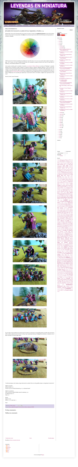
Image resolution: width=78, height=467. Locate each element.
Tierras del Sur (59, 275)
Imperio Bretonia (62, 219)
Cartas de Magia (59, 181)
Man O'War (71, 235)
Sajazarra (71, 267)
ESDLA (58, 202)
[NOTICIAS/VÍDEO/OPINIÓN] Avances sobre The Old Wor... (65, 68)
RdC (60, 261)
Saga (69, 267)
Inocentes (71, 220)
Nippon (63, 251)
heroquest (58, 215)
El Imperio (61, 194)
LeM (62, 230)
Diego (69, 191)
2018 (59, 136)
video (60, 282)
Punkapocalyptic (70, 260)
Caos (72, 179)
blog (72, 174)
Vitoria (58, 283)
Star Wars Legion (70, 272)
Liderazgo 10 (62, 231)
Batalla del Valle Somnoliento (68, 171)
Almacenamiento (59, 165)
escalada (12, 407)
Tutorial (64, 279)
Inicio (31, 438)
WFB (65, 288)
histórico (62, 215)
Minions (62, 246)
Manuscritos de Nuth (62, 237)
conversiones (70, 185)
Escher (72, 201)
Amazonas (71, 165)
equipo (58, 200)
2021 (59, 131)
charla (58, 182)
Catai (66, 181)
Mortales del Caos (60, 248)
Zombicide (71, 290)
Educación (68, 193)
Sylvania (61, 274)
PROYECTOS (32, 25)
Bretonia (59, 176)
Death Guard (65, 189)
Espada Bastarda (64, 202)
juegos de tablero (62, 224)
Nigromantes (59, 251)
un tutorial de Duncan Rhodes (33, 66)
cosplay (71, 186)
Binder (60, 174)
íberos (72, 218)
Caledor (61, 179)
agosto (61, 115)
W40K (63, 283)
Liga (66, 231)
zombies (58, 291)
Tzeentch (67, 279)
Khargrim (66, 225)
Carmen (68, 180)
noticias (71, 251)
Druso (68, 192)
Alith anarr (71, 164)
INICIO (6, 25)
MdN (58, 242)
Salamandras (59, 268)
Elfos (69, 196)
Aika (64, 164)
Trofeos (58, 279)
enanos (71, 197)
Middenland (71, 243)
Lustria (64, 234)
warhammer (29, 407)
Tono (58, 277)
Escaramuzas (71, 200)
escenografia (62, 201)
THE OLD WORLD (57, 25)
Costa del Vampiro (60, 187)
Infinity (58, 220)
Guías (67, 212)
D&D (66, 188)
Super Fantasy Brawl (69, 273)
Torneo (60, 277)
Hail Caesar (71, 212)
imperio (58, 219)
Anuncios (63, 168)
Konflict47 (68, 226)
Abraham (68, 162)
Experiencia (70, 202)
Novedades (59, 252)
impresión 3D (70, 219)
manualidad (62, 236)
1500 (62, 159)
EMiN (68, 197)
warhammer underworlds (61, 287)
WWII (62, 290)
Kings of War (63, 226)
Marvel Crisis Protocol (60, 241)
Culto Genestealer (62, 188)
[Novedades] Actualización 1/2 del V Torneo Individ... (65, 71)
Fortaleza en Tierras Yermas (65, 206)
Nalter (68, 248)
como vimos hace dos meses (17, 71)
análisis (63, 166)
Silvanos (71, 269)
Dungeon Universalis (60, 193)
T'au (63, 274)
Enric (66, 198)
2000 (63, 159)
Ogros (61, 253)
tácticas (66, 274)
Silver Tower (59, 271)
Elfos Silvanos (64, 197)
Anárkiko (67, 166)
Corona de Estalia (63, 186)
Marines (58, 238)
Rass (58, 261)
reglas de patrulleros (60, 264)
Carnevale (71, 180)
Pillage (72, 256)
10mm (58, 159)
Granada (58, 211)
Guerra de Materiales (69, 211)
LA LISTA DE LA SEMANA (48, 25)
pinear (58, 257)
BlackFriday (62, 174)
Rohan (68, 266)
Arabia (72, 168)
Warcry (68, 283)
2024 (60, 43)
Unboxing (71, 279)
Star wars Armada (64, 272)
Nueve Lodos (64, 252)
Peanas (67, 256)
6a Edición (62, 161)
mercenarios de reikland (65, 243)
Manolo (58, 236)
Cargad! (65, 180)
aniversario (59, 168)
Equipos (61, 200)
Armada (68, 169)
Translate (61, 155)
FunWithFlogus (70, 207)
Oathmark (58, 253)
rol (70, 266)
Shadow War (68, 269)
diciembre (61, 46)
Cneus (58, 183)
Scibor (64, 268)
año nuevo (68, 168)
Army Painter (63, 170)
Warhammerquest (70, 287)
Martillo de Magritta (67, 240)
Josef (60, 223)
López (65, 232)
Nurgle (68, 252)
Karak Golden (59, 225)
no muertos (67, 251)
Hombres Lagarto (69, 215)
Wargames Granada (60, 284)
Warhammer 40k (61, 286)
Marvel (72, 240)
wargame (71, 283)
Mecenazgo (71, 242)
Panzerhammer (60, 256)
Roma (72, 266)
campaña (63, 179)
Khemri (69, 225)
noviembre (62, 47)
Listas (69, 231)
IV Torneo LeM (64, 221)
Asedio (69, 170)
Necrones (71, 249)
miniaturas (67, 245)
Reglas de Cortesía (69, 263)
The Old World (70, 274)
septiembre (62, 114)
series (69, 268)
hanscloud (65, 213)
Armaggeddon (71, 169)
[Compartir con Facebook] (21, 405)
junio (61, 119)
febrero (61, 125)
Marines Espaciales (65, 238)
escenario (58, 201)
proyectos (71, 259)
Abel (66, 162)
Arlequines (65, 169)
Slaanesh (67, 271)
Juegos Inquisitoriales (68, 224)
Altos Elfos (65, 165)
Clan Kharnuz (61, 182)
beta (57, 174)
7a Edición (67, 160)
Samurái (62, 268)
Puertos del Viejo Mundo (63, 260)
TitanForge (68, 275)
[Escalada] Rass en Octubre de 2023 (65, 78)
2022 (59, 129)
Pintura (26, 407)
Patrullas (64, 256)
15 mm (60, 159)
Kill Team (59, 226)
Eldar (67, 196)
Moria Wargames (70, 247)
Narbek (71, 248)
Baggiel (60, 171)
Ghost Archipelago (67, 208)
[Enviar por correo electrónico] (18, 405)
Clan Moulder (66, 182)
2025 (59, 41)
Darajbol (68, 188)
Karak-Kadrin (63, 225)
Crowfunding (68, 187)
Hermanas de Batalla (69, 214)
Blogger (42, 454)
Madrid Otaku (71, 234)
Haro (67, 213)
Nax (63, 249)
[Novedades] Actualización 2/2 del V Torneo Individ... (65, 58)
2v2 (71, 159)
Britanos (66, 176)
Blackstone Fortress (68, 174)
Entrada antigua (51, 438)
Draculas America (63, 192)
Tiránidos (64, 275)
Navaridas (58, 249)
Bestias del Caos (70, 172)
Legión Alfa (68, 229)
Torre (64, 278)
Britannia (63, 176)
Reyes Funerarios (63, 266)
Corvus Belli (68, 186)
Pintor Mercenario (62, 257)
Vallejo (65, 280)
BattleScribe (64, 172)
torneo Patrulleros (65, 277)
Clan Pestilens (71, 182)
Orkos (63, 254)
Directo (58, 192)
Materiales (71, 241)
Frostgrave (61, 207)
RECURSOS (39, 25)
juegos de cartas (67, 223)
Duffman (71, 192)
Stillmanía (61, 273)
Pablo (66, 254)
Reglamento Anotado (69, 262)
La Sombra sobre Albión (63, 229)
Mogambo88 (71, 246)
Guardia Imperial (63, 211)
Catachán (64, 181)
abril (60, 122)
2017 (59, 137)
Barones (62, 171)
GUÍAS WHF (25, 25)
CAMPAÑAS (19, 25)
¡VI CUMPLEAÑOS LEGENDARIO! (63, 81)
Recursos (65, 261)
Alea (67, 164)
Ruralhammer (59, 267)
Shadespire (64, 269)
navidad (61, 249)
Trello (72, 278)
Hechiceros (64, 214)
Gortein (71, 209)
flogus (60, 206)
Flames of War (68, 205)
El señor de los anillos (69, 194)
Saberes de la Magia (64, 267)
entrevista (68, 198)
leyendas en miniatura (68, 230)
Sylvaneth (58, 274)
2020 (60, 132)
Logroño (62, 232)
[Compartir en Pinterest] (22, 405)
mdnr (62, 242)
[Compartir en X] (20, 405)
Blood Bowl (60, 175)
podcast (71, 257)
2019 (59, 134)
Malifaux (67, 235)
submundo (64, 273)
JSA (62, 223)
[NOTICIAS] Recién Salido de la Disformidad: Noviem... (65, 50)
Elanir (65, 196)
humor (67, 217)
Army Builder (59, 170)
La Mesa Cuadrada (64, 227)
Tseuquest (61, 279)
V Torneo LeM (60, 280)
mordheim (65, 247)
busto (69, 176)
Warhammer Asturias (69, 286)
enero (61, 127)
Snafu (70, 271)
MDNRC (66, 242)
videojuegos (64, 281)
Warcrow (66, 283)
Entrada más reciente (9, 438)
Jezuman (8, 447)
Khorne (71, 225)
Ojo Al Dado (64, 253)
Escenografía (16, 407)
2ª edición (69, 159)
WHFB (32, 407)
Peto (69, 256)
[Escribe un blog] (19, 405)
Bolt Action (67, 175)
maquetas (71, 237)
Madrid (67, 234)
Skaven (65, 271)
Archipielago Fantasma (60, 169)
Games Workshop (60, 208)
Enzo (10, 407)
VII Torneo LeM (69, 281)
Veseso (67, 280)
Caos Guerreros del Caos (60, 180)
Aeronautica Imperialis (66, 163)
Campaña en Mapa (68, 179)
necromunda (67, 249)
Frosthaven (65, 207)
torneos (62, 278)
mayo (61, 120)
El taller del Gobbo (60, 196)
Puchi (58, 260)
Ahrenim (61, 164)
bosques (72, 175)
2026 (59, 39)
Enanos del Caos (60, 198)
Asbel (66, 170)
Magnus (62, 235)
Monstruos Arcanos (60, 247)
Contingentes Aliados (64, 185)
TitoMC (71, 275)
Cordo (58, 186)
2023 (59, 44)
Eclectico (65, 193)
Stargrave (58, 273)
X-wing (64, 290)
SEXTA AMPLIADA (66, 25)
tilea (62, 275)
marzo (61, 124)
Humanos (63, 217)
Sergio (67, 268)
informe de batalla (64, 220)
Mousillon (65, 248)
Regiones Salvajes (63, 262)
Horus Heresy (59, 217)
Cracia (64, 187)
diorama (72, 191)
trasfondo (68, 278)
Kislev (66, 226)
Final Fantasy (63, 205)
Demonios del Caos (64, 191)
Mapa (69, 237)
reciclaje (62, 261)
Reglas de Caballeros (63, 263)
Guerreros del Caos (21, 407)
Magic (60, 235)
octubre (61, 112)
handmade (61, 213)
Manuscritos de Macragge (68, 236)
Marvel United (66, 241)
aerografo (61, 163)
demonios (58, 191)
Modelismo (66, 246)
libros (58, 231)
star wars (60, 272)
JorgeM (58, 223)
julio (60, 117)
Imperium (66, 219)
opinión (67, 253)
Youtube (67, 290)
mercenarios (59, 243)
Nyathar (71, 252)
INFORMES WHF (12, 25)
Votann (61, 283)
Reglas (58, 263)
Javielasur (69, 221)
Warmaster (62, 288)
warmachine (58, 288)
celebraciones (70, 181)
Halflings (58, 213)
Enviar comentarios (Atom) (15, 440)
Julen (72, 224)
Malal (65, 235)
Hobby (65, 215)
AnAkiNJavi (59, 166)
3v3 (72, 159)
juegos (64, 223)
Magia (58, 235)
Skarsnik (62, 271)
